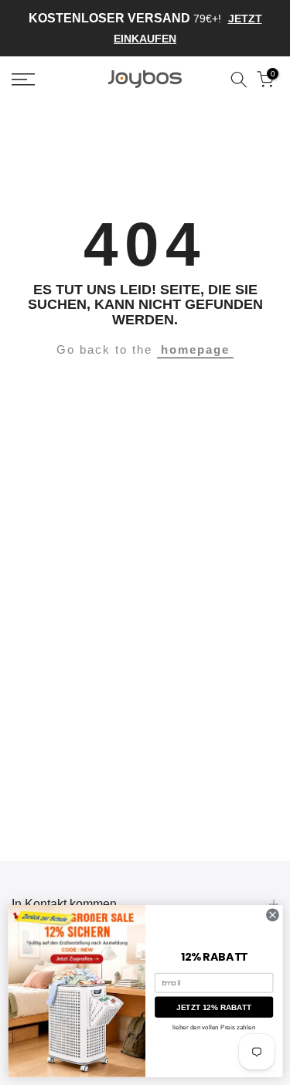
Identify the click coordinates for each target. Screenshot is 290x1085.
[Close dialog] (272, 915)
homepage (195, 349)
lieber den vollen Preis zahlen (213, 1027)
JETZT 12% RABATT (213, 1007)
